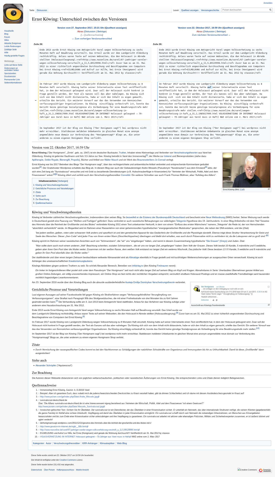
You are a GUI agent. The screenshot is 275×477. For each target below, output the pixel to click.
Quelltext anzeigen (116, 27)
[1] (241, 189)
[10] (257, 328)
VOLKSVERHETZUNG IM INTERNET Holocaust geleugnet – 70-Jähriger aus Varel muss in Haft (84, 437)
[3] (206, 167)
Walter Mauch (111, 159)
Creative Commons (68, 460)
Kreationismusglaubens (80, 261)
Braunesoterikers (145, 159)
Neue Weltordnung (215, 217)
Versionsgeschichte (210, 10)
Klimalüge (134, 257)
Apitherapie (37, 159)
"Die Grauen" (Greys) (216, 241)
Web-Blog (122, 443)
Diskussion (90, 31)
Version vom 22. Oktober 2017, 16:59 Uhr (200, 27)
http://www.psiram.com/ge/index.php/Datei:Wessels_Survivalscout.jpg (70, 406)
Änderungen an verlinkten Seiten (11, 69)
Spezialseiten (10, 73)
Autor (48, 443)
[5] (56, 174)
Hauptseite (9, 31)
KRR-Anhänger (90, 443)
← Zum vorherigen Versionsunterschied (92, 38)
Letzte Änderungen (12, 46)
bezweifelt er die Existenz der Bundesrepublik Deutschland (155, 217)
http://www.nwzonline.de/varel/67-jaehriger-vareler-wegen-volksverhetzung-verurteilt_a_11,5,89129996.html (89, 430)
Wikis (6, 40)
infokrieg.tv (137, 265)
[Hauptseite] (14, 12)
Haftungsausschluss (65, 470)
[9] (84, 316)
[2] (40, 167)
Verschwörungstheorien (186, 152)
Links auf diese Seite (13, 65)
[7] (57, 301)
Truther (122, 152)
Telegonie (181, 221)
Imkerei (168, 156)
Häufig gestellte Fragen (14, 56)
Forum (7, 37)
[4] (54, 174)
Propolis (75, 159)
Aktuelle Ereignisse (12, 43)
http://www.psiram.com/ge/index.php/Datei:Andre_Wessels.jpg (68, 397)
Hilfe (6, 52)
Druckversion (10, 76)
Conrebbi (125, 175)
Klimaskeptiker (107, 443)
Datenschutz (36, 470)
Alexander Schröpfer (45, 365)
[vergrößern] (269, 189)
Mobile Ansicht (82, 470)
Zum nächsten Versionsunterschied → (211, 35)
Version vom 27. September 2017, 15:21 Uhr (80, 27)
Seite (31, 10)
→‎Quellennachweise (92, 35)
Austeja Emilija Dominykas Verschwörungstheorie (150, 282)
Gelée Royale (51, 159)
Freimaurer (162, 265)
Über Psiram (49, 470)
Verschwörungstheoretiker (67, 443)
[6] (267, 235)
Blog (6, 34)
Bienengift (65, 159)
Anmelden (268, 3)
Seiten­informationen (13, 83)
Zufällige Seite (10, 49)
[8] (177, 313)
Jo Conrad (160, 159)
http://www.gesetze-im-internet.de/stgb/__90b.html (63, 426)
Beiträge (101, 31)
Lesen (176, 10)
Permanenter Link (12, 80)
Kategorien (38, 443)
